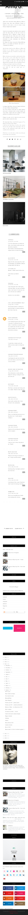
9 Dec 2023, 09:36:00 (13, 412)
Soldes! (6, 720)
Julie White (11, 258)
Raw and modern (7, 173)
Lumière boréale (8, 725)
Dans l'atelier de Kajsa (10, 693)
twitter (4, 599)
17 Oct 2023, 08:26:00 (13, 385)
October (7, 669)
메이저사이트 (11, 465)
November (8, 667)
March (7, 685)
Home (15, 3)
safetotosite (12, 397)
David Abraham (12, 317)
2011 (6, 735)
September (8, 672)
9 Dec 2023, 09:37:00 (13, 440)
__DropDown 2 (17, 9)
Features (10, 772)
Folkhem (7, 718)
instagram (5, 601)
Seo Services (17, 14)
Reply (24, 277)
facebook (5, 597)
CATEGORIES (17, 6)
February (8, 687)
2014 (6, 661)
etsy (4, 608)
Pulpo (16, 108)
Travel (4, 776)
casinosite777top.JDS (14, 337)
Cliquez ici (5, 117)
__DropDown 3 (17, 11)
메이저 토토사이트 (12, 451)
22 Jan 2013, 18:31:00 (13, 284)
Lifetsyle (16, 772)
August (7, 674)
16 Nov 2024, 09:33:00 (13, 480)
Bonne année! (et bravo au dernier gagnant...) (15, 729)
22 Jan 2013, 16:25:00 (13, 241)
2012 (6, 733)
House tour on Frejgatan (13, 552)
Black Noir (5, 225)
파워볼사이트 (11, 491)
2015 (6, 659)
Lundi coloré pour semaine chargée (12, 713)
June (7, 678)
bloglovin (5, 605)
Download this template (19, 17)
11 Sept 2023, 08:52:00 (13, 371)
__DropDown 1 (17, 8)
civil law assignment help (16, 302)
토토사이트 (10, 478)
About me (16, 4)
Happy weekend (8, 716)
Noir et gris (7, 691)
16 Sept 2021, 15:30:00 (13, 304)
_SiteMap (16, 12)
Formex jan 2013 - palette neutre (12, 702)
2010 (6, 738)
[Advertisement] (12, 643)
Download (15, 776)
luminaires (8, 13)
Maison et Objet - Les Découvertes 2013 (13, 707)
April (7, 683)
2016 (6, 657)
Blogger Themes (14, 913)
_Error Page (16, 13)
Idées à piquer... (8, 709)
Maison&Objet (8, 698)
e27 (4, 108)
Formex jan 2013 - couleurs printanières (13, 704)
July (7, 676)
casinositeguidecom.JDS (15, 354)
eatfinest (11, 384)
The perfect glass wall (8, 199)
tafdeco (10, 239)
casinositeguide (13, 438)
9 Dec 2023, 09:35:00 (13, 399)
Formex (4, 23)
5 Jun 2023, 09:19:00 (12, 339)
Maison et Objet (20, 21)
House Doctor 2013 (9, 722)
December (8, 665)
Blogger (16, 586)
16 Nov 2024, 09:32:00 (13, 466)
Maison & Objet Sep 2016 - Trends (15, 559)
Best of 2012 (8, 727)
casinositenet (12, 410)
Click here (5, 133)
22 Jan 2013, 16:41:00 (13, 259)
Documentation (17, 16)
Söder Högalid (8, 700)
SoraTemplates (12, 911)
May (7, 681)
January (7, 690)
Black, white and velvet (8, 549)
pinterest (5, 603)
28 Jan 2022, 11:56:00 (13, 319)
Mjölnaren (10, 825)
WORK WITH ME (18, 7)
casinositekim (12, 425)
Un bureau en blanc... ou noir (11, 711)
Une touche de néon (9, 695)
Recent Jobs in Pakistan (15, 369)
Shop (9, 776)
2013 (6, 664)
